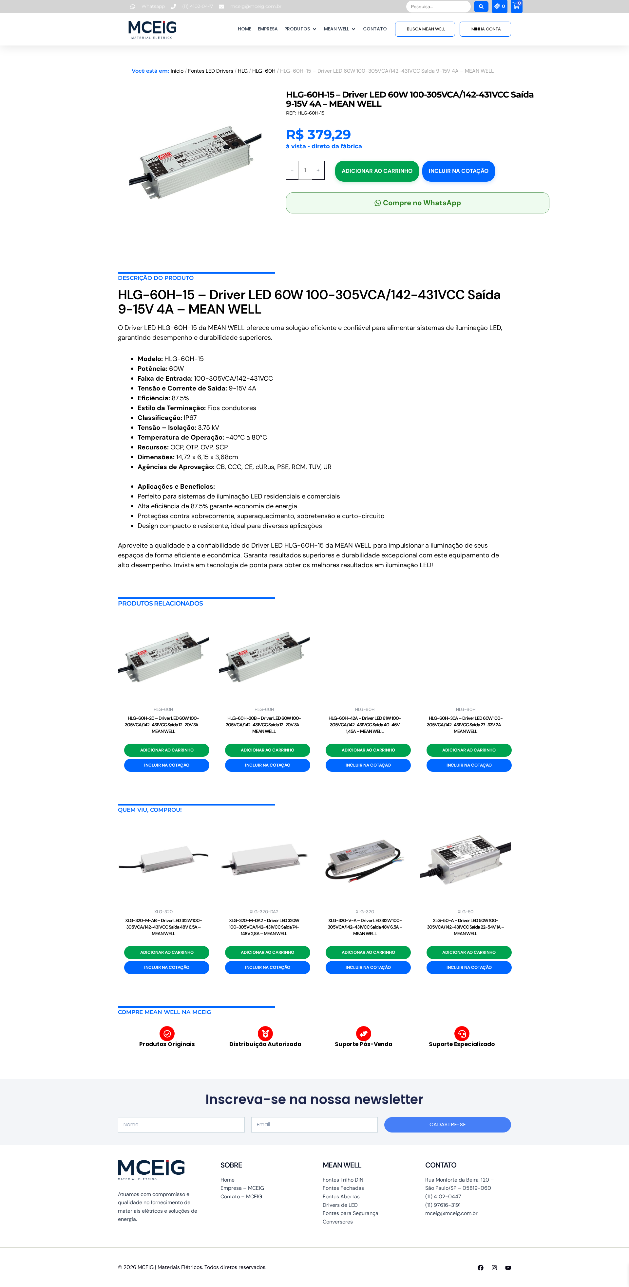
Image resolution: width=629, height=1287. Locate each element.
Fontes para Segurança (350, 1213)
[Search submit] (481, 6)
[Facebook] (481, 1268)
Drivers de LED (340, 1205)
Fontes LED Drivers (210, 70)
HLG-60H (264, 70)
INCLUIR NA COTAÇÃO (458, 170)
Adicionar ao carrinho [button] (167, 750)
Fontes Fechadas (343, 1188)
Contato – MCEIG (241, 1196)
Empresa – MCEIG (242, 1188)
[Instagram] (494, 1268)
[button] (301, 29)
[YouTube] (508, 1268)
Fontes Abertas (341, 1196)
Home (227, 1179)
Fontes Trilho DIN (343, 1179)
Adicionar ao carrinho (377, 170)
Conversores (338, 1221)
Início (177, 70)
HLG (243, 70)
